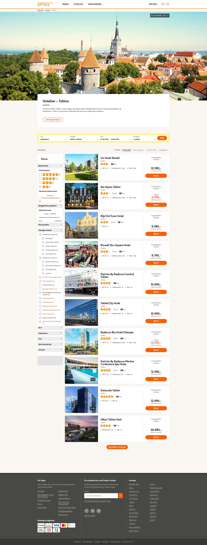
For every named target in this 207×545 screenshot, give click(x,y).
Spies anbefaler (134, 527)
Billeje (131, 506)
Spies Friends (134, 531)
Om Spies (41, 491)
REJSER (65, 4)
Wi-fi (40, 328)
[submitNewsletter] (120, 495)
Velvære (41, 350)
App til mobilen (89, 515)
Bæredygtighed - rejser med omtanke (46, 496)
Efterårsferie (133, 516)
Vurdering (163, 150)
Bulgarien (153, 506)
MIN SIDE (153, 4)
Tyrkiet (152, 520)
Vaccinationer (63, 515)
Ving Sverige (105, 541)
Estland (46, 104)
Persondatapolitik (88, 541)
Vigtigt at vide (63, 495)
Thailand (153, 516)
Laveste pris (151, 150)
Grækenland (154, 498)
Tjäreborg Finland (115, 541)
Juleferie (132, 523)
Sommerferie (134, 513)
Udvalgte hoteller (45, 230)
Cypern (152, 484)
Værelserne (42, 333)
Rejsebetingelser (64, 498)
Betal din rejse (134, 484)
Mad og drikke (43, 225)
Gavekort (132, 509)
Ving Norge (97, 541)
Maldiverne (154, 495)
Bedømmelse (43, 166)
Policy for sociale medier (67, 507)
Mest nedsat (138, 150)
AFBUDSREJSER (95, 4)
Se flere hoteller (117, 447)
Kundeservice (63, 491)
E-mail (86, 491)
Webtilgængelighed (65, 511)
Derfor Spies (42, 507)
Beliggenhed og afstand (47, 206)
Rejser (131, 488)
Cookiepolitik (77, 541)
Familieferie (133, 495)
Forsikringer (133, 498)
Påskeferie (132, 520)
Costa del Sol (154, 491)
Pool (40, 339)
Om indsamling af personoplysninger (97, 501)
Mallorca (153, 513)
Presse (40, 504)
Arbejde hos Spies (44, 500)
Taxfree (131, 502)
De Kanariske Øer (156, 488)
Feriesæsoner (134, 491)
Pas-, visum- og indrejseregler (63, 503)
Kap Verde (153, 502)
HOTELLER (78, 4)
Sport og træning (44, 344)
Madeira (153, 509)
